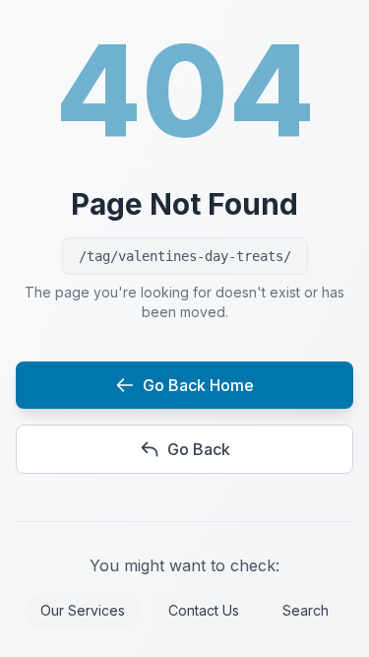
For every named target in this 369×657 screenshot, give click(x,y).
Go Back (198, 449)
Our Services (82, 610)
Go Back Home (198, 385)
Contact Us (203, 610)
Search (305, 610)
